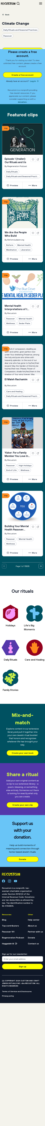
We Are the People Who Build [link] (16, 234)
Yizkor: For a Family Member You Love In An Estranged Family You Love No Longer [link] (16, 454)
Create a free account (23, 75)
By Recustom (10, 313)
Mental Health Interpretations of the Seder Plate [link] (17, 307)
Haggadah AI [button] (8, 943)
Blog (4, 920)
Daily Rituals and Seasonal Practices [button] (20, 30)
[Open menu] (40, 3)
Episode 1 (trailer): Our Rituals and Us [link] (15, 160)
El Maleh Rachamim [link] (16, 379)
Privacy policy (8, 996)
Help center (34, 920)
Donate (22, 859)
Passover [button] (7, 36)
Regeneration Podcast (13, 937)
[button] (33, 160)
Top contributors (10, 926)
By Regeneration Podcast (16, 166)
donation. (22, 102)
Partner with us (35, 932)
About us (32, 926)
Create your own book (22, 753)
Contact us (33, 943)
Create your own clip (22, 805)
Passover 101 (8, 932)
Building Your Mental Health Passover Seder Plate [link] (17, 528)
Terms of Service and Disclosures (17, 991)
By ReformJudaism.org (14, 240)
